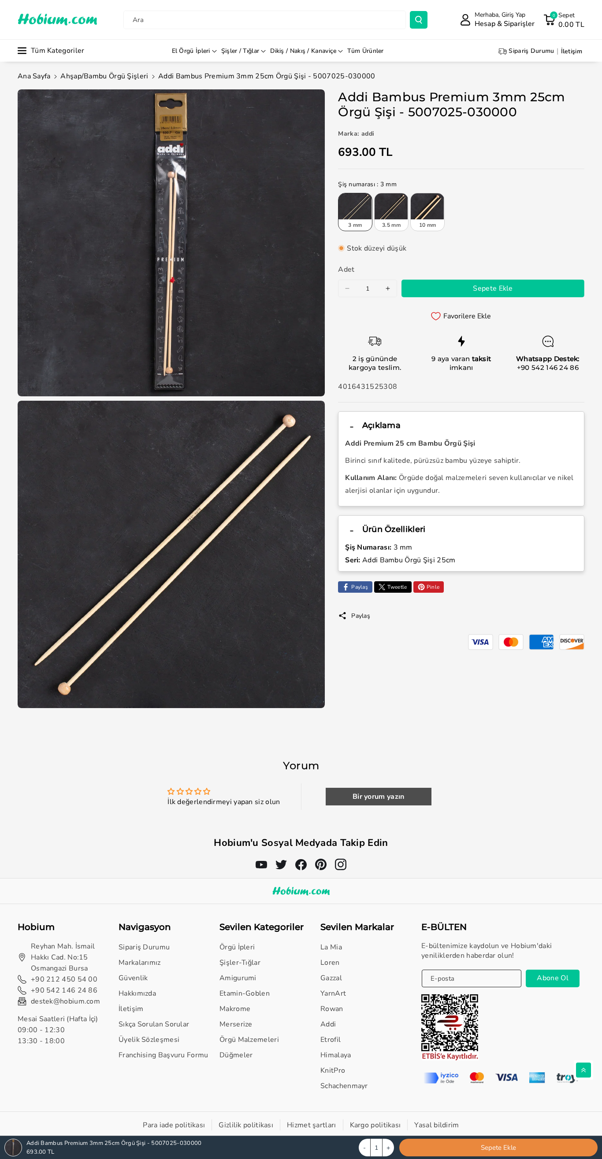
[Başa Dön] (583, 1070)
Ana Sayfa (34, 76)
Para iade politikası (174, 1125)
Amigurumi (237, 978)
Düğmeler (236, 1055)
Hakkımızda (137, 993)
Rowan (331, 1009)
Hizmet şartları (311, 1125)
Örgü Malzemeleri (249, 1040)
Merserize (236, 1024)
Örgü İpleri (237, 947)
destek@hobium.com (65, 1001)
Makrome (234, 1009)
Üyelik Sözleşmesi (149, 1040)
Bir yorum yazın (379, 796)
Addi (328, 1024)
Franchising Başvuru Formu (163, 1055)
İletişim (131, 1009)
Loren (330, 962)
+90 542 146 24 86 (548, 367)
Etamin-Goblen (244, 993)
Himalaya (335, 1055)
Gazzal (331, 978)
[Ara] (418, 20)
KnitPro (332, 1070)
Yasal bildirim (436, 1125)
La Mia (331, 947)
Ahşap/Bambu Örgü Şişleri (104, 76)
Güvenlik (133, 978)
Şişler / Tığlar (240, 51)
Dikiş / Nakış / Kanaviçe (303, 51)
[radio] (355, 212)
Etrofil (330, 1040)
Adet (346, 269)
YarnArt (333, 993)
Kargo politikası (375, 1125)
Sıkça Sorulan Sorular (154, 1024)
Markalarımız (140, 962)
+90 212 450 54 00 (64, 979)
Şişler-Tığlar (239, 962)
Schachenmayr (344, 1086)
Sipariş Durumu (144, 947)
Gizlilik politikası (246, 1125)
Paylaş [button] (360, 616)
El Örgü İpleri (191, 51)
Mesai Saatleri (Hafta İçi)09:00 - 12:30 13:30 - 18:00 (58, 1030)
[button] (563, 20)
